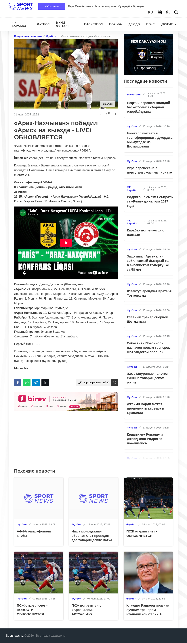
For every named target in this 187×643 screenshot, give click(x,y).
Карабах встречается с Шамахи (145, 233)
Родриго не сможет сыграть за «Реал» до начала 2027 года (150, 201)
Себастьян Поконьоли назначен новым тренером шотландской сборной (149, 347)
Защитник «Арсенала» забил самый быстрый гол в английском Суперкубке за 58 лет (148, 263)
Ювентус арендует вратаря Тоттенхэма (149, 293)
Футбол (51, 36)
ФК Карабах (132, 189)
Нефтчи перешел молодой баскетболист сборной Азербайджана (148, 107)
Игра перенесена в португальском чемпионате (149, 170)
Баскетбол (134, 94)
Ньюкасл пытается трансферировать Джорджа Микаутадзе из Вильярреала (149, 139)
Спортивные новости (28, 36)
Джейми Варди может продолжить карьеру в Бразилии (145, 408)
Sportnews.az (15, 635)
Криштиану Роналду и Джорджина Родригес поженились (145, 439)
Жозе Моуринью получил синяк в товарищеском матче (147, 378)
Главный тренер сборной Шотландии (147, 319)
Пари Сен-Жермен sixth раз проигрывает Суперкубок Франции (106, 6)
